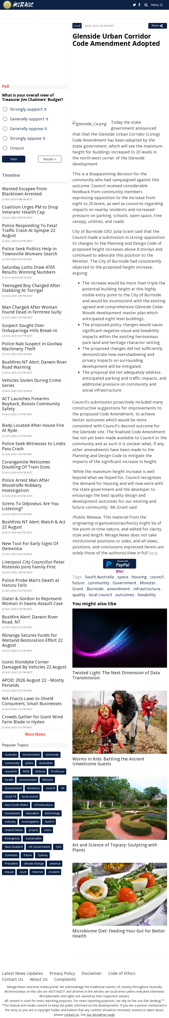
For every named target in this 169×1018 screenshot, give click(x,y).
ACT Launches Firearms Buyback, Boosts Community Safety (31, 404)
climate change (34, 863)
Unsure (17, 148)
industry (10, 822)
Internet (37, 872)
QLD (58, 847)
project (33, 830)
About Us (39, 979)
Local (77, 26)
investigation (30, 822)
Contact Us (12, 979)
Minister (148, 582)
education (32, 813)
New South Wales (16, 805)
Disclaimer (92, 973)
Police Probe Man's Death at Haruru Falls (30, 582)
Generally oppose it (28, 128)
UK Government (39, 847)
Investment (12, 813)
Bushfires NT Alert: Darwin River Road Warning (34, 364)
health (9, 780)
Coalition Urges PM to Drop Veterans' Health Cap (30, 209)
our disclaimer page (101, 1014)
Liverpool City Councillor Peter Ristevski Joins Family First (33, 564)
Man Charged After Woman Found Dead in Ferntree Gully (31, 309)
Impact (9, 872)
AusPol (49, 822)
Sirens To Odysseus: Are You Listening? (30, 506)
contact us (71, 1014)
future (78, 582)
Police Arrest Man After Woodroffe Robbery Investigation (25, 485)
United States (14, 830)
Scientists (11, 855)
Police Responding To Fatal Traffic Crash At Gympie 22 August (29, 231)
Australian (46, 763)
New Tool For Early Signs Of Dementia (30, 546)
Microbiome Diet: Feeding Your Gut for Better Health (118, 933)
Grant (77, 588)
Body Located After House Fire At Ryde (33, 427)
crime (47, 830)
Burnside (95, 588)
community (98, 582)
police (29, 763)
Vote (13, 159)
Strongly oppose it (27, 138)
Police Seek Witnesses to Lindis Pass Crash (34, 446)
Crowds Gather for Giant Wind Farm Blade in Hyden (32, 719)
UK (63, 788)
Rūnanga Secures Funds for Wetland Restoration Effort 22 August (32, 640)
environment (28, 780)
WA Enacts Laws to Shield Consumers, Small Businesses (32, 701)
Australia (11, 754)
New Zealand (14, 847)
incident (54, 872)
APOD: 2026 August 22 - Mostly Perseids (33, 682)
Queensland (13, 788)
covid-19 (10, 796)
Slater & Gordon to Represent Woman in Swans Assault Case (32, 601)
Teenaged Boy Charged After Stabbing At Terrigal (31, 288)
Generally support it (29, 118)
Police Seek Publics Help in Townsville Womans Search (29, 251)
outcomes (124, 594)
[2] (3, 1004)
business (34, 788)
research (11, 771)
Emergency (12, 838)
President (11, 863)
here (153, 552)
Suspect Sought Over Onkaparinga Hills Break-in (29, 328)
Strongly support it (28, 109)
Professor (57, 771)
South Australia (99, 576)
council (156, 576)
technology (52, 813)
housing (139, 576)
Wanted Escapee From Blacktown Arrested (24, 191)
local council (100, 594)
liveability (147, 594)
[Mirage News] (18, 5)
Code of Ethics (121, 973)
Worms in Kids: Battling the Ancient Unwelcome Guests (108, 761)
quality (78, 594)
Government (124, 582)
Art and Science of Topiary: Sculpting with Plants (114, 847)
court (23, 872)
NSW (26, 771)
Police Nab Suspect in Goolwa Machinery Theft (32, 346)
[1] (163, 1000)
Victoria (40, 771)
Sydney (43, 855)
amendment (118, 588)
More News (35, 734)
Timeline (11, 175)
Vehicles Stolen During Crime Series (31, 382)
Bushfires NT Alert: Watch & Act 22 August (33, 524)
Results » (49, 159)
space (122, 576)
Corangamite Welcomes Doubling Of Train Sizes (26, 464)
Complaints (65, 979)
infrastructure (146, 588)
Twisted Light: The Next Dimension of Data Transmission (116, 675)
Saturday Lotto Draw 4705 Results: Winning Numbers (28, 269)
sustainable (33, 838)
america (55, 863)
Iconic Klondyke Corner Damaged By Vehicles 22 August (34, 664)
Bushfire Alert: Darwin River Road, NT (30, 619)
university (52, 754)
